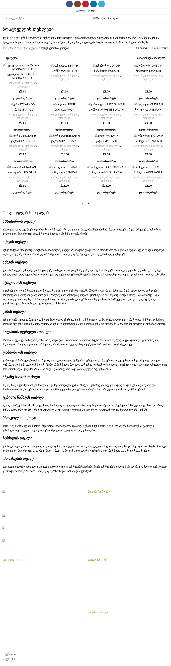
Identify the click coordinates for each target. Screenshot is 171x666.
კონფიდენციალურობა (17, 592)
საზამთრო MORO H (106, 70)
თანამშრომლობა (14, 573)
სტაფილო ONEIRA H (148, 109)
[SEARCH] (86, 18)
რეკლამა (8, 585)
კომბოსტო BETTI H (64, 70)
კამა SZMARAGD (22, 109)
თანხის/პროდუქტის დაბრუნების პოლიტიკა (30, 610)
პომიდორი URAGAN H (22, 172)
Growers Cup (96, 585)
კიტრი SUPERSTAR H (64, 141)
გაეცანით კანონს (13, 604)
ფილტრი (12, 58)
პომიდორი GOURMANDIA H (106, 172)
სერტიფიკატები (12, 598)
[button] (23, 98)
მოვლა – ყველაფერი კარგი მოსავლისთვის (115, 579)
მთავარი (8, 48)
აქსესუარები (96, 511)
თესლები (22, 86)
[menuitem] (11, 654)
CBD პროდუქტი (98, 498)
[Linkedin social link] (93, 4)
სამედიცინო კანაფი (100, 598)
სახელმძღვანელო (99, 592)
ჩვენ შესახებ (10, 567)
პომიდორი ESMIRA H (64, 172)
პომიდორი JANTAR (148, 70)
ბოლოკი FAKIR (64, 109)
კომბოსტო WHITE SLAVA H (106, 109)
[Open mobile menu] (6, 11)
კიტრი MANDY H (106, 141)
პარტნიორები (11, 579)
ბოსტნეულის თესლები (22, 82)
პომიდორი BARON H (148, 141)
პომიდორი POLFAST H (148, 172)
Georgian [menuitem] (12, 654)
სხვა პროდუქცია (27, 48)
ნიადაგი (93, 505)
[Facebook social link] (69, 4)
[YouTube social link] (85, 4)
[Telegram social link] (101, 4)
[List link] (43, 519)
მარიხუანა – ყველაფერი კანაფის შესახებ (114, 567)
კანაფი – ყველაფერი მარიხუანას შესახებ (114, 573)
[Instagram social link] (77, 4)
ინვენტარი (94, 517)
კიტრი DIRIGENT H (23, 141)
